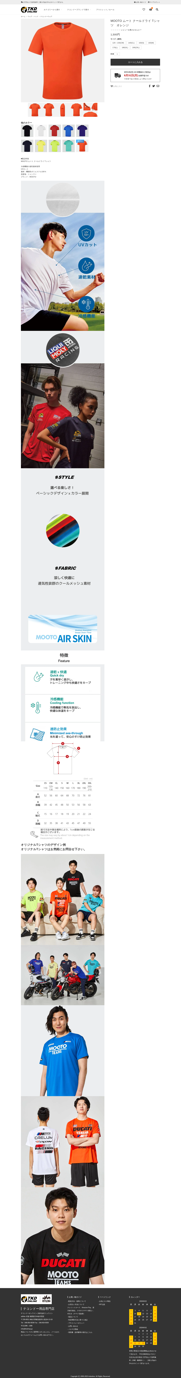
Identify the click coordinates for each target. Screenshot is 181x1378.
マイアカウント (155, 2)
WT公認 (102, 1304)
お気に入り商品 (104, 1301)
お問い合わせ (73, 1326)
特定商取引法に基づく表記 (78, 1320)
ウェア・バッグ (33, 16)
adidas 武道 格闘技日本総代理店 (32, 1316)
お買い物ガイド (141, 2)
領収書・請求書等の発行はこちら (80, 1332)
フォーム (32, 1335)
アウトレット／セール (105, 10)
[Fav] (144, 9)
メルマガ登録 (73, 1329)
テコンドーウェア (46, 16)
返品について (73, 1317)
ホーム (23, 16)
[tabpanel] (62, 60)
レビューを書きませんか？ (131, 30)
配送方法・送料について (77, 1301)
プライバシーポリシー (76, 1323)
